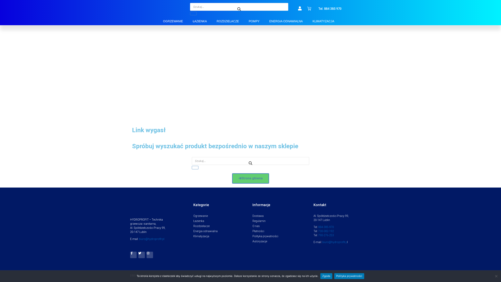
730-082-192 (326, 231)
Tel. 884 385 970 (330, 9)
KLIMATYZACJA (323, 21)
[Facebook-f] (133, 255)
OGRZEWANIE (173, 21)
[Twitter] (141, 255)
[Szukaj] (193, 13)
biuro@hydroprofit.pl (151, 239)
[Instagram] (150, 255)
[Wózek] (309, 8)
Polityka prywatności (349, 276)
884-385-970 (326, 227)
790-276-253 (326, 235)
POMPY (254, 21)
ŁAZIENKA (200, 21)
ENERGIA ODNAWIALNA (286, 21)
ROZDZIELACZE (228, 21)
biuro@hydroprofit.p (334, 242)
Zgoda (326, 276)
